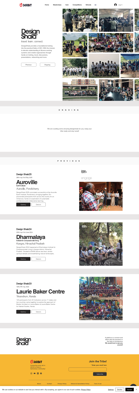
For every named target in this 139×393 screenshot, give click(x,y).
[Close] (136, 389)
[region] (41, 366)
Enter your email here (99, 365)
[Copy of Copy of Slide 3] (102, 317)
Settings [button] (111, 389)
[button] (95, 5)
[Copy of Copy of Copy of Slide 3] (109, 317)
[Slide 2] (94, 317)
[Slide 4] (99, 208)
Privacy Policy (86, 389)
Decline (119, 389)
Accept (129, 389)
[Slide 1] (92, 317)
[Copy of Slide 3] (99, 317)
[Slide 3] (97, 317)
